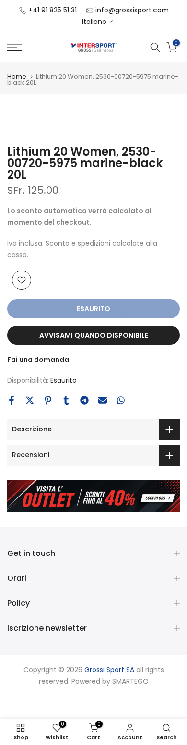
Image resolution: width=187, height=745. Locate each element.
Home (16, 76)
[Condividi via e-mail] (102, 400)
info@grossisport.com (132, 10)
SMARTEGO (130, 681)
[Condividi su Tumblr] (66, 400)
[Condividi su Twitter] (29, 400)
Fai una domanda (38, 359)
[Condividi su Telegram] (84, 400)
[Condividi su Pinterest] (48, 400)
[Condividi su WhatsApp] (121, 400)
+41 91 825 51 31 (52, 10)
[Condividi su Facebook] (11, 400)
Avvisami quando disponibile (93, 335)
